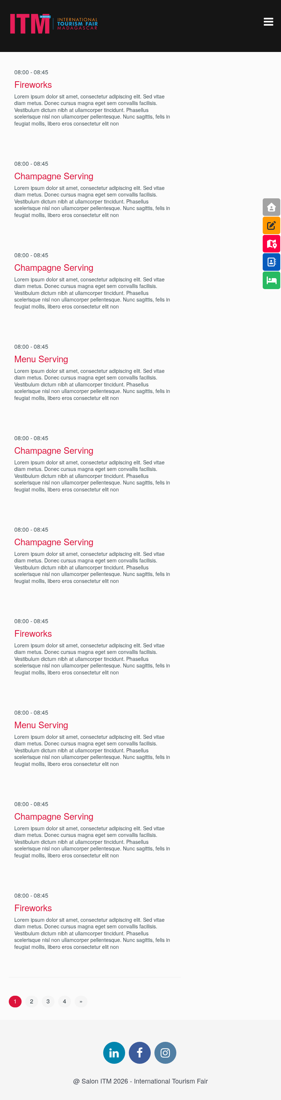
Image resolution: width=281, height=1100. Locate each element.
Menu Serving (41, 358)
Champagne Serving (53, 175)
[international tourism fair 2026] (54, 23)
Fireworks (33, 84)
